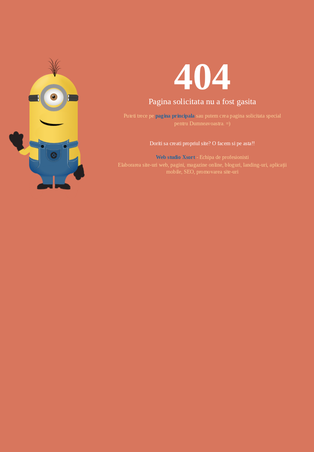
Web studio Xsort (175, 157)
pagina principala (175, 115)
